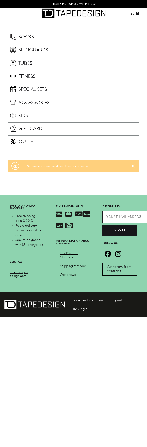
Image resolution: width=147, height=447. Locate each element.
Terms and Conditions (88, 300)
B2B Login (80, 309)
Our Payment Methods (69, 255)
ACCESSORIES (33, 102)
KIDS (23, 115)
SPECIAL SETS (32, 89)
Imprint (117, 300)
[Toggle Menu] (9, 14)
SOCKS (26, 37)
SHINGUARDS (33, 50)
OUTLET (26, 142)
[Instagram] (118, 253)
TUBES (25, 63)
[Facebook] (107, 253)
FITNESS (26, 76)
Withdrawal (68, 274)
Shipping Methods (73, 266)
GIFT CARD (30, 129)
